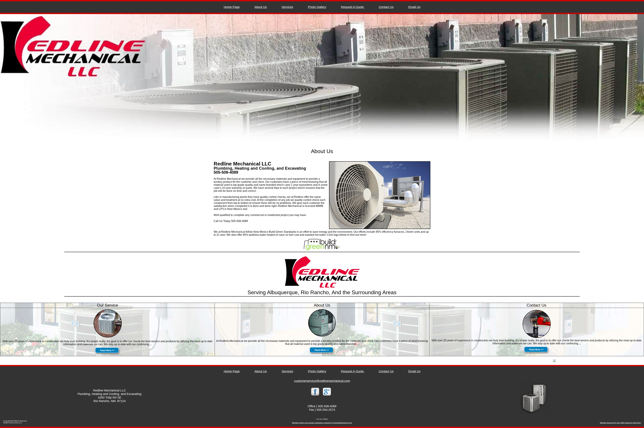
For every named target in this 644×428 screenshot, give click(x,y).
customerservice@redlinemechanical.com (322, 381)
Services (287, 7)
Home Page (232, 7)
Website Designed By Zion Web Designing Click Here (620, 423)
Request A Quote (353, 7)
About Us (260, 7)
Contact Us (386, 7)
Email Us (414, 7)
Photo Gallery (317, 7)
